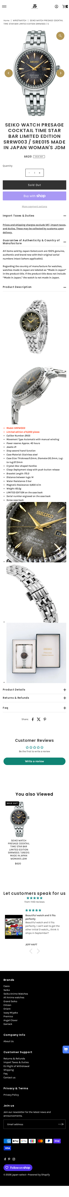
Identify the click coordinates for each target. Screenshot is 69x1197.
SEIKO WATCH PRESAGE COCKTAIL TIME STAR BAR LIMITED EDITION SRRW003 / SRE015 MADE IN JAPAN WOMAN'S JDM (18, 849)
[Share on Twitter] (39, 719)
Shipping (8, 1069)
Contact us (9, 1077)
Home (6, 20)
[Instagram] (14, 1159)
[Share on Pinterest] (45, 719)
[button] (31, 951)
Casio (6, 986)
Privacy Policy (11, 1094)
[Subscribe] (61, 1124)
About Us (8, 1041)
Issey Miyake (10, 1012)
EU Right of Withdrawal (16, 1066)
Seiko (6, 990)
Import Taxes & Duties (16, 1062)
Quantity (7, 165)
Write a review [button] (34, 761)
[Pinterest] (9, 1159)
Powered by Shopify (39, 1174)
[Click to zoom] (60, 36)
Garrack (7, 1024)
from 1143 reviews (34, 901)
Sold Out (34, 185)
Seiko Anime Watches (15, 993)
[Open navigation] (4, 6)
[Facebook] (5, 1159)
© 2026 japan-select (14, 1174)
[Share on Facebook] (33, 719)
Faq (5, 1073)
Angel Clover (10, 1020)
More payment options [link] (34, 206)
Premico (8, 1016)
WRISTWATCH (19, 20)
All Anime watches (13, 997)
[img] (34, 898)
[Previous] (9, 73)
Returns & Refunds (14, 1058)
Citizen (7, 1005)
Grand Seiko (10, 1001)
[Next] (60, 73)
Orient (6, 1008)
